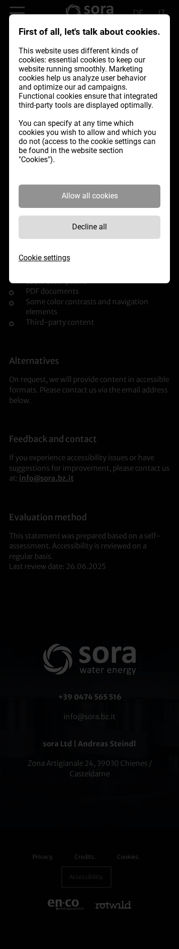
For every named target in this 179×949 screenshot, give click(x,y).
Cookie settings (44, 257)
